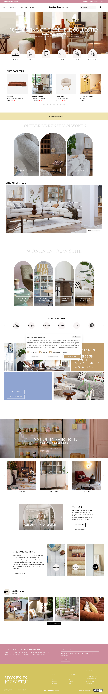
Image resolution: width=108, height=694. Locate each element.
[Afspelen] (41, 517)
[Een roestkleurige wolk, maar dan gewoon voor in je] (92, 609)
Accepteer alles (72, 356)
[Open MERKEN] (15, 7)
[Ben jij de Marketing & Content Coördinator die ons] (16, 609)
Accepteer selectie (53, 356)
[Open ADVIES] (34, 7)
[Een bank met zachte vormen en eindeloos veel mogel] (67, 609)
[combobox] (88, 7)
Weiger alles (35, 356)
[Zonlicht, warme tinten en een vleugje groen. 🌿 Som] (41, 609)
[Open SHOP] (6, 7)
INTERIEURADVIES (73, 674)
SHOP (53, 674)
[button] (5, 88)
